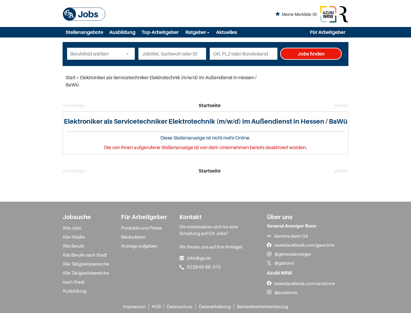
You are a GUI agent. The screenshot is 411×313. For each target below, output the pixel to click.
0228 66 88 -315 (204, 266)
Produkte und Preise (141, 227)
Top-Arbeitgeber (160, 32)
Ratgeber (196, 32)
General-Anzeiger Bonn (291, 225)
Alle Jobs (72, 227)
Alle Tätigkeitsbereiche (86, 263)
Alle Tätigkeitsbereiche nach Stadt (86, 277)
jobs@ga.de (199, 257)
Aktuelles (226, 32)
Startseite (210, 105)
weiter (341, 105)
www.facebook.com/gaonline (304, 245)
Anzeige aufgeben (139, 245)
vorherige (74, 105)
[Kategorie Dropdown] (129, 54)
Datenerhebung (215, 306)
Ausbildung (122, 32)
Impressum (134, 306)
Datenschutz (180, 306)
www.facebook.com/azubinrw (304, 283)
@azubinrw (285, 292)
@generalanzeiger (292, 254)
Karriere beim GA (291, 236)
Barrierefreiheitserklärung (262, 306)
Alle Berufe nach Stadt (85, 254)
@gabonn (284, 263)
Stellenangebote (84, 32)
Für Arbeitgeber (327, 32)
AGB (156, 306)
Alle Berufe (73, 245)
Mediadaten (133, 236)
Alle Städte (74, 236)
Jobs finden (311, 54)
